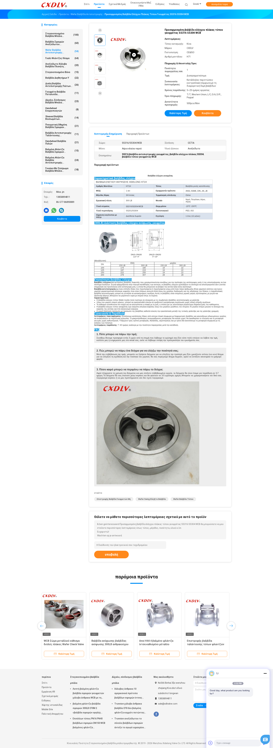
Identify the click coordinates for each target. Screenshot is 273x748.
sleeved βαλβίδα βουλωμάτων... (62, 117)
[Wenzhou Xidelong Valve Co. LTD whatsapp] (53, 210)
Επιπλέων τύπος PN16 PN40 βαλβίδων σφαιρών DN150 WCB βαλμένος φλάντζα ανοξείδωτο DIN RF (89, 723)
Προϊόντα (46, 687)
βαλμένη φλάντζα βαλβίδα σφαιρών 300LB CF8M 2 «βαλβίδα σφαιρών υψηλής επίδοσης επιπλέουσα (87, 708)
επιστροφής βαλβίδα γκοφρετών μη (114, 499)
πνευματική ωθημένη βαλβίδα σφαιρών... (62, 125)
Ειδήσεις (46, 700)
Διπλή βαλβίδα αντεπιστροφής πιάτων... (62, 84)
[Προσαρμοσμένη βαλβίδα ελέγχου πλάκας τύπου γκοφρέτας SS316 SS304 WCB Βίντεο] (134, 55)
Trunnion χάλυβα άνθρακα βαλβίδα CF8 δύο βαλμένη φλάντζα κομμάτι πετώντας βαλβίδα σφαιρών (129, 708)
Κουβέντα (62, 219)
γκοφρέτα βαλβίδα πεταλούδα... (62, 93)
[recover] (265, 743)
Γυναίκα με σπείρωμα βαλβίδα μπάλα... (62, 169)
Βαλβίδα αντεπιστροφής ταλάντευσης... (62, 134)
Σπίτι (44, 683)
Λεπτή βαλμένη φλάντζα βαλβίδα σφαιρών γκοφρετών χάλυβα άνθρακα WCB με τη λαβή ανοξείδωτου (88, 694)
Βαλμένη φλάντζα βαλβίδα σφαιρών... (62, 150)
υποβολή (111, 554)
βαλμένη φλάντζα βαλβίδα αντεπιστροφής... (62, 160)
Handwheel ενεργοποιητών (62, 109)
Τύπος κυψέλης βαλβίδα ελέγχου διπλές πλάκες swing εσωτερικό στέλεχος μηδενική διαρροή (64, 644)
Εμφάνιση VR (48, 691)
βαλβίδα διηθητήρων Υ (62, 78)
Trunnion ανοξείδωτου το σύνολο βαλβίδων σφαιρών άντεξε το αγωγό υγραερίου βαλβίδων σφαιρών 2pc (129, 723)
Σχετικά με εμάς (50, 696)
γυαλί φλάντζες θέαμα (62, 58)
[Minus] (265, 673)
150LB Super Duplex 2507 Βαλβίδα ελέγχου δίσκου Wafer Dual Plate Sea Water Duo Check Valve (206, 644)
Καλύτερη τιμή (178, 113)
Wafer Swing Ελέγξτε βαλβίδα (152, 499)
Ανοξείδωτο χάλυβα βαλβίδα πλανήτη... (62, 65)
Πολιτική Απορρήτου (52, 714)
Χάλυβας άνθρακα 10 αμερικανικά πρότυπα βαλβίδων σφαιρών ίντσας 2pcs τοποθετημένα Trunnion (130, 694)
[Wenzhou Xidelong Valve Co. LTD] (54, 5)
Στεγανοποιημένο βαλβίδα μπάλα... (62, 34)
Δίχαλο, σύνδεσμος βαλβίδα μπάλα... (62, 101)
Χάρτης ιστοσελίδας (52, 705)
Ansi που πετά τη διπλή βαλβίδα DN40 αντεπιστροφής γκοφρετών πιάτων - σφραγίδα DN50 (159, 644)
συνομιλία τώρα (219, 4)
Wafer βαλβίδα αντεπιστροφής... (62, 51)
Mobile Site (47, 709)
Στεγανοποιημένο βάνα (62, 72)
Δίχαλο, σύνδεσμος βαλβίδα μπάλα (127, 680)
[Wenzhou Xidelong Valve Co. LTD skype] (61, 210)
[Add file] (210, 742)
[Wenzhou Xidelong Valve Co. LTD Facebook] (156, 714)
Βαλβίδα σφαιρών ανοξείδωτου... (62, 43)
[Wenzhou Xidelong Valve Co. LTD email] (46, 210)
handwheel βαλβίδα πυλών (62, 142)
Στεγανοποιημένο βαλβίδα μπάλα (84, 680)
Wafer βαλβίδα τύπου (183, 499)
